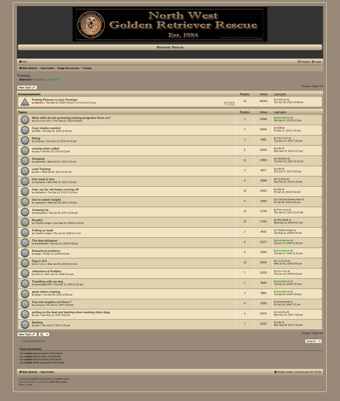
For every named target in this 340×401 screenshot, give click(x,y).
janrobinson (51, 79)
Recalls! (37, 220)
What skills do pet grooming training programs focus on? (71, 117)
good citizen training (46, 291)
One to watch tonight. (47, 199)
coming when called (45, 148)
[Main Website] (170, 24)
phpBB (33, 379)
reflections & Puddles (46, 271)
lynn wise (40, 264)
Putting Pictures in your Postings (55, 99)
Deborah (281, 99)
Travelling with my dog (47, 281)
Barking (37, 322)
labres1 (39, 102)
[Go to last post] (288, 99)
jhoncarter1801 (43, 120)
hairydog (281, 179)
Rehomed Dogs (87, 102)
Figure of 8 (39, 261)
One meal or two (43, 179)
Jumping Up (40, 210)
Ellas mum (282, 138)
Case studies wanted (46, 128)
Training (23, 75)
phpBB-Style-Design (58, 382)
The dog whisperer (45, 240)
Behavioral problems (46, 250)
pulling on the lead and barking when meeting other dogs (71, 312)
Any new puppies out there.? (51, 302)
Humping (38, 158)
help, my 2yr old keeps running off (55, 189)
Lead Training (41, 169)
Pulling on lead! (42, 230)
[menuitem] (23, 61)
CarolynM (39, 79)
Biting (36, 138)
